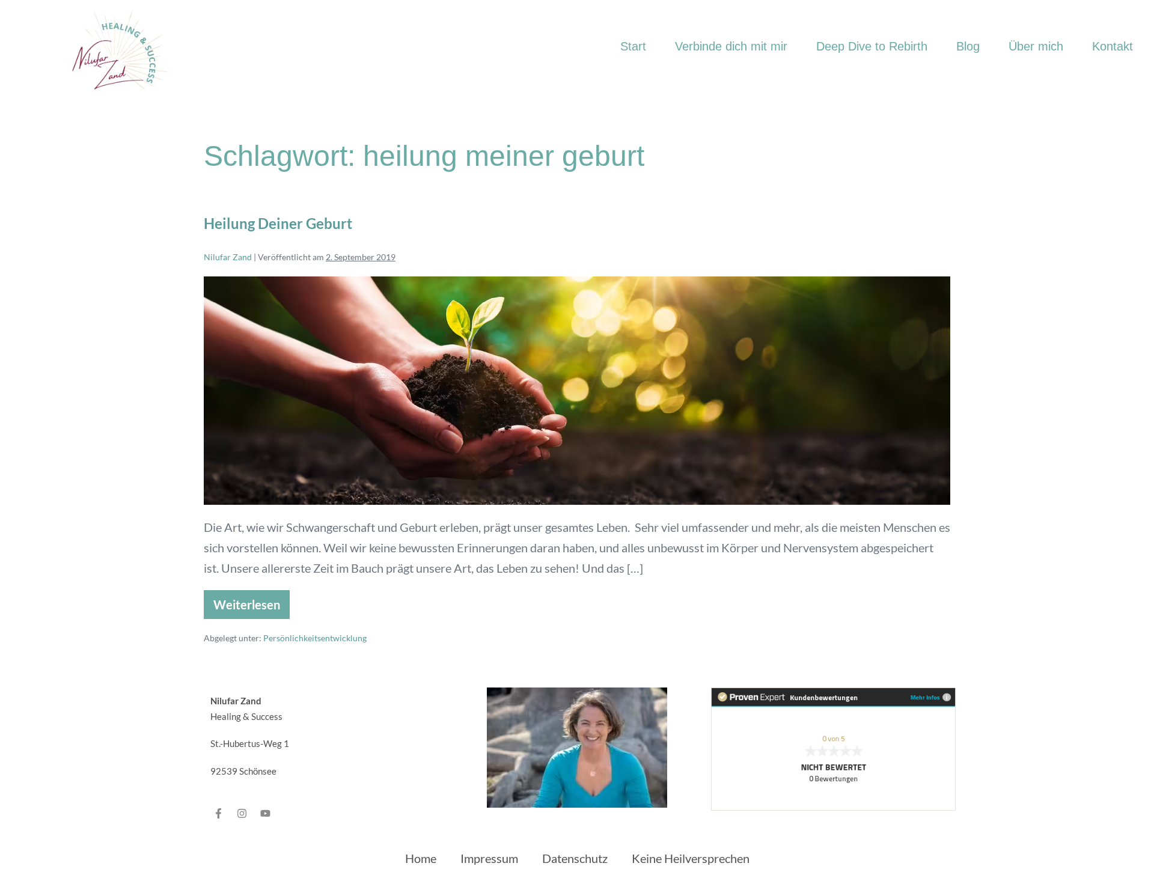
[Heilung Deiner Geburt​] (577, 390)
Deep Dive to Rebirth (871, 46)
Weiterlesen (250, 601)
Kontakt (1112, 46)
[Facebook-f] (219, 813)
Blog (968, 46)
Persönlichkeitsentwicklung (315, 638)
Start (633, 46)
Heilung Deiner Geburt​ (278, 223)
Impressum (489, 858)
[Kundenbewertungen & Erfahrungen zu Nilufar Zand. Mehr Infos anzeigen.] (833, 747)
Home (420, 858)
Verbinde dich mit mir (731, 46)
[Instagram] (242, 813)
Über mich (1036, 46)
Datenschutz (575, 858)
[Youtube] (265, 813)
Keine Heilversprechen (690, 858)
